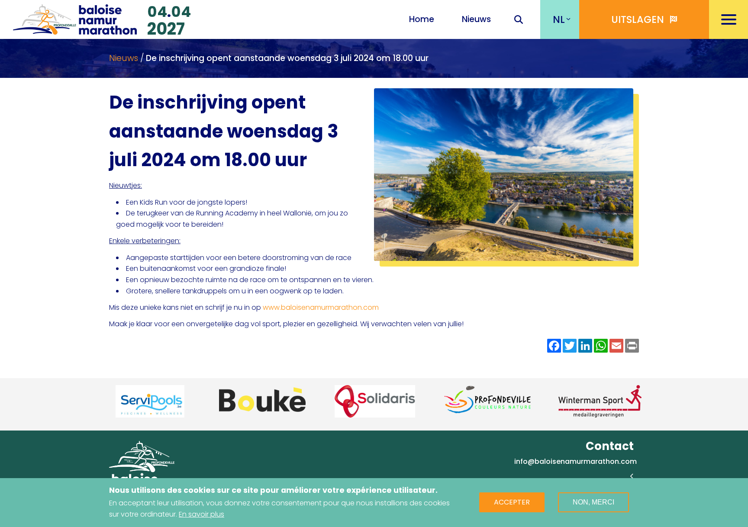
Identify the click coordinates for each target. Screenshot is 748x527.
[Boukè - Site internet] (212, 399)
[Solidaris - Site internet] (324, 401)
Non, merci (593, 502)
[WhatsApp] (601, 346)
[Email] (616, 346)
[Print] (632, 346)
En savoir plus (201, 514)
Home (421, 19)
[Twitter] (570, 346)
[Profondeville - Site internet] (437, 399)
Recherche (519, 20)
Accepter (512, 503)
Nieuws (476, 19)
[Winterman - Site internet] (549, 401)
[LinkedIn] (585, 346)
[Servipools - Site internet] (99, 401)
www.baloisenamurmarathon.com (321, 307)
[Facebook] (554, 346)
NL (559, 19)
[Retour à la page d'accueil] (75, 18)
